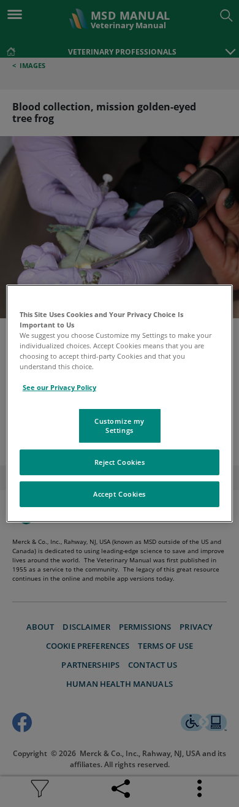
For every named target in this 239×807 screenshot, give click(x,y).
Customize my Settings (119, 425)
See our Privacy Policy (59, 387)
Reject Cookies (119, 462)
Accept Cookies (119, 494)
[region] (119, 403)
